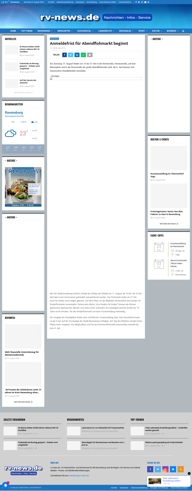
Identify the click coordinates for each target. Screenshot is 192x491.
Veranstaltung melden (107, 2)
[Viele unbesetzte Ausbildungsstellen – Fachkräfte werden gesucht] (137, 431)
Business (171, 31)
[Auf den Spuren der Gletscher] (11, 83)
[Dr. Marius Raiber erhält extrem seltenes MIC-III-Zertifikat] (11, 49)
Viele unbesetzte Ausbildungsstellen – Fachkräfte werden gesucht (166, 429)
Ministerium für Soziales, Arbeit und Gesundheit (100, 431)
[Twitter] (158, 469)
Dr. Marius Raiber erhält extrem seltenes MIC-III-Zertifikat (30, 49)
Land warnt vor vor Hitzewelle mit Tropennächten (103, 427)
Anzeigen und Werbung (159, 488)
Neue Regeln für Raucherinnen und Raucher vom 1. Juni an (103, 444)
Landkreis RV (105, 31)
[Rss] (181, 469)
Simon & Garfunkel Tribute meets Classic (178, 263)
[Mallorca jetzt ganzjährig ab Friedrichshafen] (137, 445)
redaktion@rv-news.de (79, 475)
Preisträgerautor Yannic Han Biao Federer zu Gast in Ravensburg (167, 213)
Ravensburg (44, 31)
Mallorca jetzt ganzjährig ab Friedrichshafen (164, 442)
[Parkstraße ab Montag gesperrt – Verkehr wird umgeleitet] (11, 66)
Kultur (156, 31)
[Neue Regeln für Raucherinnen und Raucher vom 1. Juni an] (73, 445)
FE (51, 48)
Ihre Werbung (92, 2)
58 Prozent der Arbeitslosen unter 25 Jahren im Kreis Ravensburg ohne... (23, 391)
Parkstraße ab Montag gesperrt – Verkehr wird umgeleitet (30, 66)
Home (13, 31)
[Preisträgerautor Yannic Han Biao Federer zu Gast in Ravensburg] (169, 196)
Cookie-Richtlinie (124, 2)
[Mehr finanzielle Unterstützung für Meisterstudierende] (23, 336)
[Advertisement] (23, 266)
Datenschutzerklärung (65, 2)
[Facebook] (150, 469)
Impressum (80, 2)
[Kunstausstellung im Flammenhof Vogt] (169, 158)
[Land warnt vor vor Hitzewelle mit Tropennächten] (73, 431)
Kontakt (51, 2)
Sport (141, 31)
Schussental (84, 31)
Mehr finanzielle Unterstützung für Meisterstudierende (22, 353)
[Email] (173, 469)
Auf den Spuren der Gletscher (28, 81)
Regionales (125, 31)
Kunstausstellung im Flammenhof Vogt (167, 175)
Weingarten (63, 31)
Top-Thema (26, 31)
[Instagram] (165, 469)
